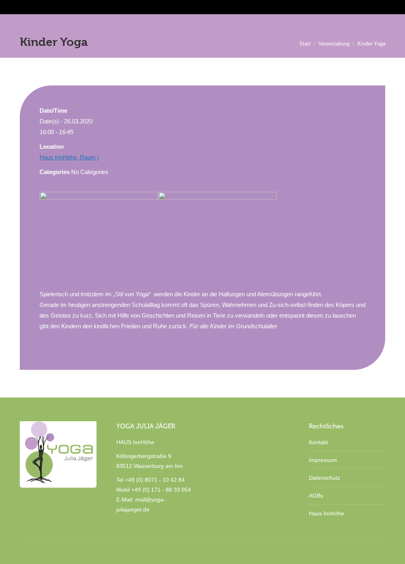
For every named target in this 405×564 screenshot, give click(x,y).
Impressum (323, 460)
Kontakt (318, 442)
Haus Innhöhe (326, 513)
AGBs (316, 495)
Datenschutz (324, 478)
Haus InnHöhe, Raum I (69, 157)
